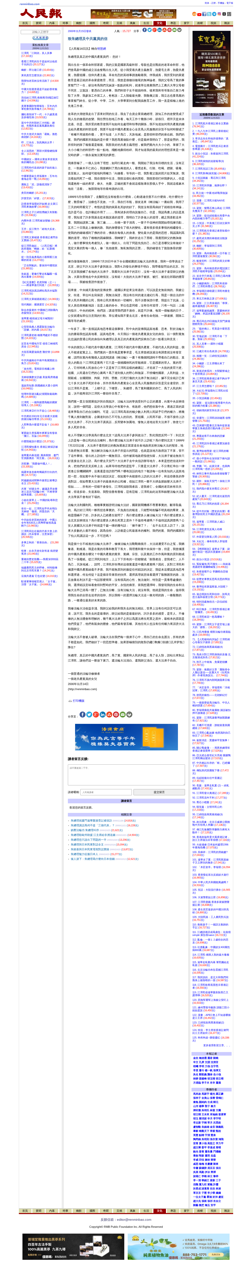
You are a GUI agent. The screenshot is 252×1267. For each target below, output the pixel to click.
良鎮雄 (205, 1127)
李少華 (211, 1192)
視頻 (213, 23)
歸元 (215, 1102)
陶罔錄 (197, 1139)
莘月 (210, 1122)
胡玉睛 (211, 1078)
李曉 (204, 1176)
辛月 (210, 1118)
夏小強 (203, 1143)
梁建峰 (203, 1078)
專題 (173, 23)
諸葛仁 (197, 1176)
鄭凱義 (203, 1074)
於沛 (215, 1197)
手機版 (221, 3)
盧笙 (221, 1197)
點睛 (201, 1135)
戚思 (195, 1164)
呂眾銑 (217, 1122)
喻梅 (201, 1164)
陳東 (215, 1164)
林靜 (195, 1078)
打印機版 (78, 700)
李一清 (197, 1180)
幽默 (79, 23)
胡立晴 (220, 1078)
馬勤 (201, 1172)
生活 (146, 23)
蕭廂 (218, 1082)
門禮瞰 (217, 1151)
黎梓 (215, 1176)
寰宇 (186, 23)
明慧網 (101, 48)
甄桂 (218, 1131)
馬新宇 (205, 1093)
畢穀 (195, 1131)
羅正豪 (220, 1093)
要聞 (38, 23)
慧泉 (213, 1135)
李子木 (205, 1082)
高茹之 (211, 1143)
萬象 (132, 23)
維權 (200, 23)
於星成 (197, 1188)
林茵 (212, 1110)
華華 (213, 1159)
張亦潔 (214, 1139)
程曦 (195, 1066)
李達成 (211, 1147)
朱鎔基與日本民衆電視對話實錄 (102, 849)
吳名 (195, 1074)
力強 (207, 1066)
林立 (210, 1176)
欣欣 (212, 1188)
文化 (159, 23)
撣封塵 (197, 1110)
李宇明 (217, 1118)
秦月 (213, 1106)
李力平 (220, 1143)
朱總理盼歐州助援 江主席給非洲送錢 (105, 834)
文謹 (207, 1062)
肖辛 (212, 1082)
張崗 (204, 1201)
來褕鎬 (214, 1114)
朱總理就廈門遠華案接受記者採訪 (103, 820)
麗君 (210, 1058)
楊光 (212, 1093)
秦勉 (195, 1102)
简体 (207, 3)
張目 (218, 1168)
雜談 (227, 23)
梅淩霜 (203, 1058)
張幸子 (197, 1098)
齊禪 (213, 1172)
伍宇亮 (214, 1066)
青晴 (218, 1147)
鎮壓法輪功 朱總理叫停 (97, 830)
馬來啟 (197, 1093)
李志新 (197, 1122)
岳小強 (217, 1074)
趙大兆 (197, 1201)
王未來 (205, 1114)
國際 (92, 23)
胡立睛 (197, 1114)
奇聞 (106, 23)
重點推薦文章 (40, 45)
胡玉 (195, 1118)
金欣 (195, 1058)
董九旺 (203, 1184)
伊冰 (207, 1172)
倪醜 (195, 1184)
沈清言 (214, 1062)
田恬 (201, 1159)
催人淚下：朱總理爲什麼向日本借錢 (105, 858)
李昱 (195, 1070)
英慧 (195, 1135)
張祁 (210, 1201)
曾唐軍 (222, 1114)
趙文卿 (197, 1147)
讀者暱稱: (74, 792)
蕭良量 (209, 1151)
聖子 (207, 1106)
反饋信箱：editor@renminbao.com (126, 1219)
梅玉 (207, 1205)
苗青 (195, 1143)
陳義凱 (220, 1127)
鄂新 (201, 1155)
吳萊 (195, 1172)
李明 (201, 1066)
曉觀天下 (204, 1131)
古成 (210, 1102)
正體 (213, 3)
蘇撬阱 (203, 1168)
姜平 (204, 1147)
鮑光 (195, 1151)
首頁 (25, 23)
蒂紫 (212, 1131)
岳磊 (213, 1155)
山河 (195, 1106)
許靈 (215, 1184)
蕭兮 (201, 1070)
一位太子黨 (199, 1197)
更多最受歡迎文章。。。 (217, 1045)
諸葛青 (205, 1188)
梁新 (212, 1180)
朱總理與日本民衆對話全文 (99, 844)
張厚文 (217, 1070)
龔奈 (210, 1074)
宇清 (207, 1135)
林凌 (218, 1188)
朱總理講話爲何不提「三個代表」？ (105, 825)
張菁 (212, 1098)
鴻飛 (221, 1139)
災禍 (119, 23)
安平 (213, 1205)
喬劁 (195, 1155)
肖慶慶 (209, 1164)
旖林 (207, 1159)
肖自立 (217, 1201)
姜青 (201, 1151)
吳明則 (205, 1139)
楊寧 (201, 1106)
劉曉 (215, 1058)
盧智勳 (197, 1127)
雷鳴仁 (220, 1098)
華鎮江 (205, 1180)
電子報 (229, 3)
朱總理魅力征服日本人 (96, 854)
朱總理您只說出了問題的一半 (100, 839)
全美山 (205, 1098)
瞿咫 (207, 1155)
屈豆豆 (211, 1168)
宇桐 (204, 1122)
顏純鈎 (203, 1102)
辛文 (195, 1062)
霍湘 (209, 1197)
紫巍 (210, 1184)
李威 (195, 1159)
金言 (212, 1127)
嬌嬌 (218, 1192)
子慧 (204, 1192)
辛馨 (195, 1168)
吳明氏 (205, 1110)
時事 (65, 23)
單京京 (197, 1192)
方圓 (218, 1110)
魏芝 (201, 1205)
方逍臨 (197, 1082)
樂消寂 (203, 1118)
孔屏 (201, 1062)
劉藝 (195, 1205)
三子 (218, 1180)
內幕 (52, 23)
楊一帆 (209, 1070)
